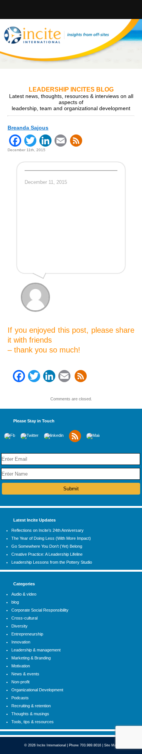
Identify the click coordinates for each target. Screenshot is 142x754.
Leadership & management (36, 650)
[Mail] (93, 435)
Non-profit (20, 682)
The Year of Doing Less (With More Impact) (51, 538)
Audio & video (23, 594)
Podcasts (20, 698)
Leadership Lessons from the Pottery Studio (51, 562)
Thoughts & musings (30, 713)
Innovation (20, 642)
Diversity (19, 626)
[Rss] (75, 440)
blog (15, 602)
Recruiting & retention (31, 705)
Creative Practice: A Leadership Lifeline (47, 554)
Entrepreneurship (27, 634)
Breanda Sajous (28, 128)
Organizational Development (37, 690)
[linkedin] (54, 435)
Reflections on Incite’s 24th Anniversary (47, 530)
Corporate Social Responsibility (40, 610)
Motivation (20, 666)
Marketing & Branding (31, 658)
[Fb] (9, 435)
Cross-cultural (24, 618)
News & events (25, 674)
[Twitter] (29, 435)
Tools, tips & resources (32, 721)
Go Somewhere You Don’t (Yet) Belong (46, 546)
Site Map (111, 745)
